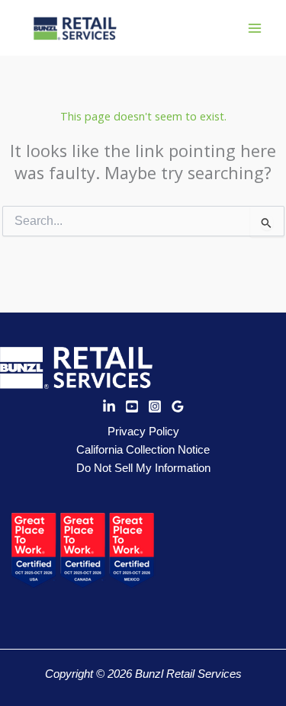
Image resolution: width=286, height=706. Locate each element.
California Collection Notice (143, 450)
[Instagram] (155, 406)
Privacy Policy (143, 431)
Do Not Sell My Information (143, 468)
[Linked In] (109, 406)
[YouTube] (132, 406)
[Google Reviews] (178, 406)
